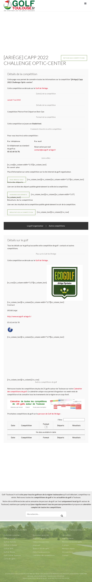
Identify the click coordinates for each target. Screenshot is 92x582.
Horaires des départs (18, 194)
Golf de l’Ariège (41, 260)
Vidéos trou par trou (41, 542)
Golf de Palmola (10, 542)
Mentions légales (68, 548)
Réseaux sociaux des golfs (72, 542)
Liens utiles (66, 535)
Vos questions (67, 552)
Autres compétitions (57, 226)
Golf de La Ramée (10, 545)
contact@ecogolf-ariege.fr (45, 150)
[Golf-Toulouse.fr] (19, 5)
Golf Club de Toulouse (12, 555)
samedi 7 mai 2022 (14, 100)
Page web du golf (17, 179)
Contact (65, 555)
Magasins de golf (39, 538)
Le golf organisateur (35, 226)
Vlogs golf (36, 545)
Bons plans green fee (41, 535)
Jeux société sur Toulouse (58, 578)
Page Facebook (68, 538)
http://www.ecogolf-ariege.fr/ (19, 316)
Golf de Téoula (9, 552)
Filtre (60, 420)
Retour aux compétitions (74, 58)
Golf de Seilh (8, 548)
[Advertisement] (46, 30)
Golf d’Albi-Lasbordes (12, 535)
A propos (65, 545)
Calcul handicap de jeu (41, 552)
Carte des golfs (9, 559)
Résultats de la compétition (21, 212)
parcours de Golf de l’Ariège (49, 414)
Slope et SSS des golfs (41, 548)
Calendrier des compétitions (44, 555)
